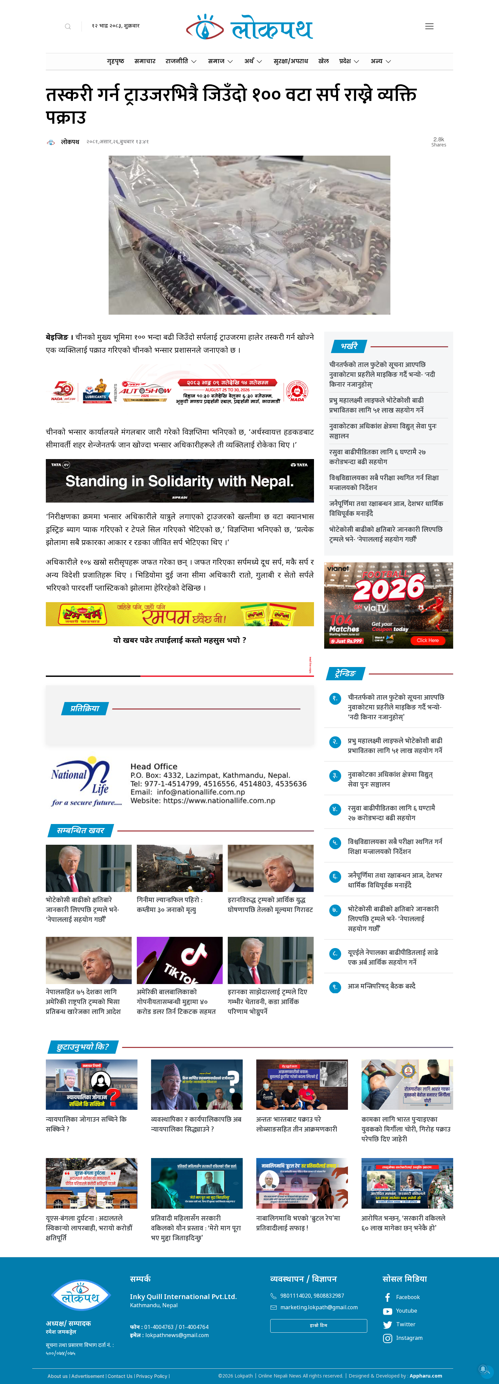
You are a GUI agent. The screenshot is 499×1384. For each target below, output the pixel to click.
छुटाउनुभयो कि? (82, 1047)
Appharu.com (426, 1376)
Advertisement (87, 1376)
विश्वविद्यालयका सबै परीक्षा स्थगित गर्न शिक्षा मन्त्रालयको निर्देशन (384, 483)
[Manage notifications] (483, 1369)
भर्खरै (349, 346)
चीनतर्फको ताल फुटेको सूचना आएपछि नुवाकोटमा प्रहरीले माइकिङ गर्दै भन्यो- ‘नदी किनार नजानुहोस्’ (396, 707)
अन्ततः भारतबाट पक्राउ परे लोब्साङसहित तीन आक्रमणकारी (296, 1124)
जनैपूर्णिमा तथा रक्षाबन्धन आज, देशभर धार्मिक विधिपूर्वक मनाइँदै (386, 509)
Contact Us (120, 1376)
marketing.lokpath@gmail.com (319, 1308)
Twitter (405, 1325)
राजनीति (177, 61)
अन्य (377, 61)
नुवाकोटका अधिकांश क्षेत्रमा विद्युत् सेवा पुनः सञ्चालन (383, 431)
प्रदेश (345, 61)
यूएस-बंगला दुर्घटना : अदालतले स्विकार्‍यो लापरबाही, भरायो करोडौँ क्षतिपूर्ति (89, 1228)
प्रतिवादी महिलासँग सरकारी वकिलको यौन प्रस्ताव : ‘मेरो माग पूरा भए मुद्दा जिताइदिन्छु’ (196, 1228)
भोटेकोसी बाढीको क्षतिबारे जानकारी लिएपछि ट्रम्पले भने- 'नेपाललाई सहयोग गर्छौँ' (386, 534)
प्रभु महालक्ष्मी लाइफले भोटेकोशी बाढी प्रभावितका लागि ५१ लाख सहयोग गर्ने (376, 405)
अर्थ (249, 61)
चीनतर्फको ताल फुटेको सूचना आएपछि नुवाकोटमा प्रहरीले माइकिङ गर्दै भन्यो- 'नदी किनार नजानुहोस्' (382, 374)
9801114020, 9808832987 (312, 1296)
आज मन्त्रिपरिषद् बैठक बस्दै (381, 986)
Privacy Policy (151, 1376)
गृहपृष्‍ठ (115, 61)
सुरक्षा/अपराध (291, 61)
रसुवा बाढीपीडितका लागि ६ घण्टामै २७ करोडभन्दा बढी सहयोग (377, 457)
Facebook (408, 1297)
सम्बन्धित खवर (80, 831)
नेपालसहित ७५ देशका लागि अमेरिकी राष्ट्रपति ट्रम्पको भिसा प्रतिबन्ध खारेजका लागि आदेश (83, 1002)
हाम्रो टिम (319, 1326)
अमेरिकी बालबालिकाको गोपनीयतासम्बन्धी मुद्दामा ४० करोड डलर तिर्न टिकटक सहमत (176, 1002)
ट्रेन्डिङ (345, 674)
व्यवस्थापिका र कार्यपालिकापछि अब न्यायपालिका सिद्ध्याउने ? (196, 1124)
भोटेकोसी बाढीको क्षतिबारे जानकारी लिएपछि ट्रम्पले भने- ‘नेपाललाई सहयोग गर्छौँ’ (82, 910)
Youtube (406, 1311)
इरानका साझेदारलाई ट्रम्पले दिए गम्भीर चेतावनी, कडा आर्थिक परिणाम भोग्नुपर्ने (267, 1002)
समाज (216, 61)
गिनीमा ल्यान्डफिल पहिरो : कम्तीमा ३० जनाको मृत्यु (169, 905)
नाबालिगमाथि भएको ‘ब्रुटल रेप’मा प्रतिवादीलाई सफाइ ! (298, 1223)
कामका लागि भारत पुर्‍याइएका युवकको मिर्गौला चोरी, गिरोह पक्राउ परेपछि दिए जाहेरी (406, 1129)
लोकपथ (70, 142)
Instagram (409, 1338)
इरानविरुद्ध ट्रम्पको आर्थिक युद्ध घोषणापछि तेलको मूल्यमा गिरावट (270, 905)
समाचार (144, 61)
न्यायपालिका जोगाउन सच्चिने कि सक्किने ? (86, 1124)
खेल (323, 61)
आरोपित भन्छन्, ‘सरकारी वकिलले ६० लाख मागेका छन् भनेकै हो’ (403, 1223)
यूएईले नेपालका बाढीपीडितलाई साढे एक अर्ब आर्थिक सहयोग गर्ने (393, 957)
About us (58, 1376)
